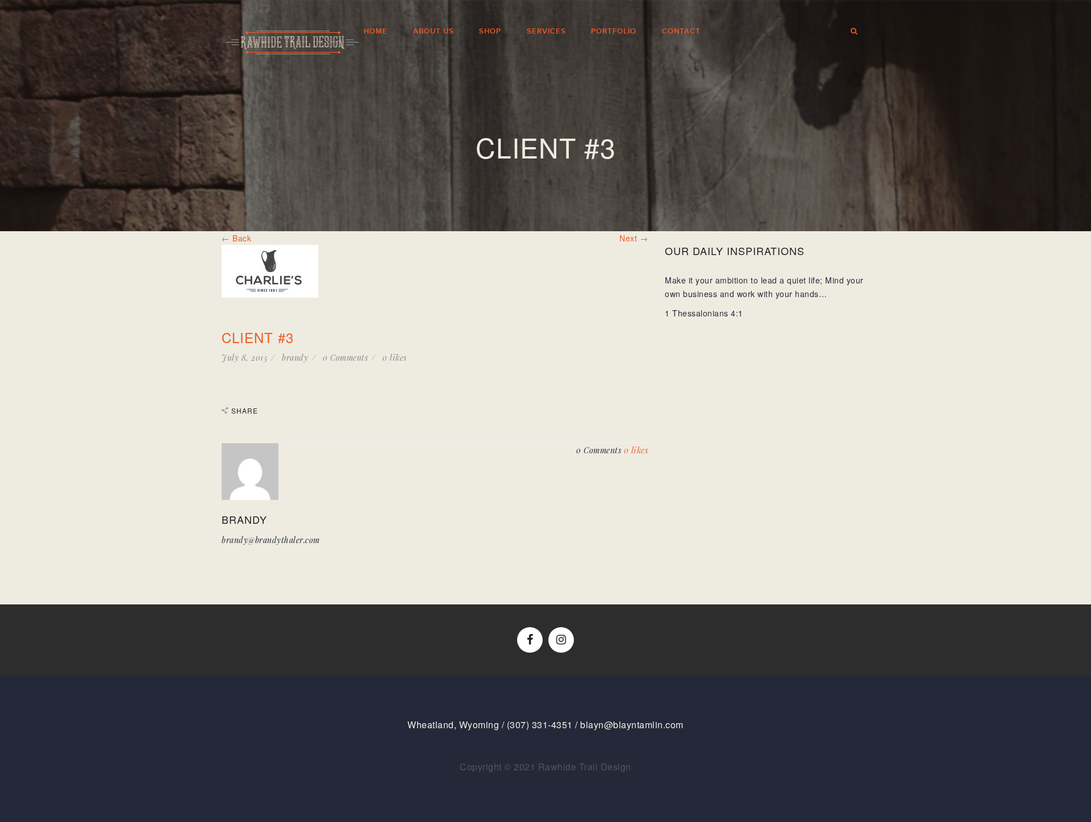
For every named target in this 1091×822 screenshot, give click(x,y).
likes (394, 357)
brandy (295, 357)
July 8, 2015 (244, 357)
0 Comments (345, 357)
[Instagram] (561, 640)
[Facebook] (530, 640)
